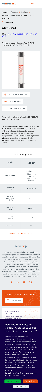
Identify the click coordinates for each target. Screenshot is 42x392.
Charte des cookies (28, 373)
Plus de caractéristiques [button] (19, 233)
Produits (14, 12)
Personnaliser (21, 387)
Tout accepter (12, 381)
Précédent (9, 22)
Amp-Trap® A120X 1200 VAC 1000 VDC (16, 16)
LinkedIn (18, 282)
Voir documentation (16, 108)
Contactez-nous (14, 101)
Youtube (24, 282)
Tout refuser (30, 381)
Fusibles (24, 12)
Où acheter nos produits (18, 94)
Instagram (30, 282)
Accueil (5, 12)
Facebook (11, 282)
